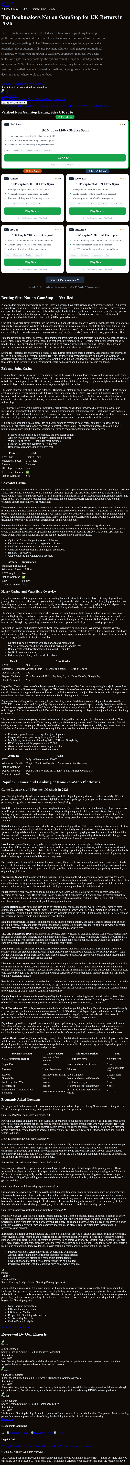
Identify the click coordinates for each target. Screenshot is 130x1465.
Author (5, 5)
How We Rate (61, 1446)
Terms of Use (25, 1446)
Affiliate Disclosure (42, 1446)
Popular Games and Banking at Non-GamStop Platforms (79, 105)
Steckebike (7, 2)
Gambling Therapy (18, 1432)
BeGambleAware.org (93, 287)
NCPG (58, 1432)
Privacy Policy (9, 1446)
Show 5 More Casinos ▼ (65, 280)
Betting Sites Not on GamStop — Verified (24, 105)
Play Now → (65, 157)
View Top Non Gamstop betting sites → (22, 83)
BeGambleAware (42, 1432)
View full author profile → (15, 1327)
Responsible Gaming (81, 1446)
